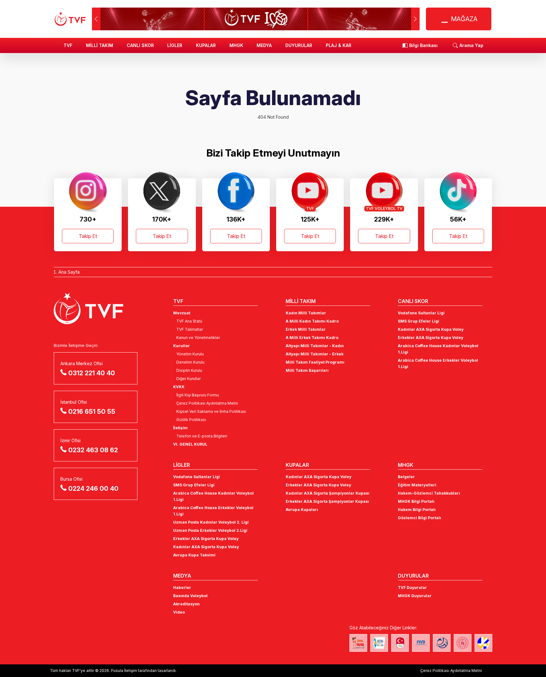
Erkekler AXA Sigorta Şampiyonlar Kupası (327, 501)
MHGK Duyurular (415, 595)
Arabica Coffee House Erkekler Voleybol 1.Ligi (438, 363)
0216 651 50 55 (91, 411)
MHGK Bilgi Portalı (416, 501)
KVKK (179, 386)
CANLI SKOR (140, 45)
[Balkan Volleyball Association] (442, 643)
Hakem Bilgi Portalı (417, 509)
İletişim (180, 427)
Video (179, 612)
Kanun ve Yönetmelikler (198, 337)
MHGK (236, 45)
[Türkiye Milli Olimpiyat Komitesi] (400, 643)
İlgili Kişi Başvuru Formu (197, 395)
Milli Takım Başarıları (307, 370)
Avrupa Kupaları (302, 509)
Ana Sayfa (69, 272)
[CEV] (483, 643)
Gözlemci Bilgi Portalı (419, 517)
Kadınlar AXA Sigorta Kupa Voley (431, 329)
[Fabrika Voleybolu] (358, 643)
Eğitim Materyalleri (417, 485)
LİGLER (174, 45)
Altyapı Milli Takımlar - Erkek (314, 354)
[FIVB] (421, 643)
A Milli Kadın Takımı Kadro (312, 321)
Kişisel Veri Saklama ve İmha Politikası (211, 411)
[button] (415, 19)
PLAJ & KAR (338, 45)
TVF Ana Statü (189, 321)
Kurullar (181, 345)
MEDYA (264, 45)
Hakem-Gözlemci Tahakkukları (429, 493)
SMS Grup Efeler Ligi (418, 321)
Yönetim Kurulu (190, 354)
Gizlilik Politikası (191, 419)
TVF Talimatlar (189, 329)
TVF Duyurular (412, 587)
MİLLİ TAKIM (99, 45)
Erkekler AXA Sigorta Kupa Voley (430, 337)
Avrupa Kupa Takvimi (194, 555)
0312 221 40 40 (91, 373)
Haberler (182, 587)
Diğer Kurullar (188, 378)
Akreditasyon (186, 604)
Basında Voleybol (190, 595)
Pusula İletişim (124, 670)
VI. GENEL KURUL (190, 444)
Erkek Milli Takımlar (306, 329)
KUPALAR (206, 45)
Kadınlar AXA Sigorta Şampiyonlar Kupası (327, 493)
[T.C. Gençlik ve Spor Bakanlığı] (462, 643)
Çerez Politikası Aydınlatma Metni (207, 403)
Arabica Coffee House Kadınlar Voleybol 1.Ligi (438, 348)
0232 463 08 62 (93, 450)
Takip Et (88, 236)
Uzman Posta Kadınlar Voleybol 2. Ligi (211, 522)
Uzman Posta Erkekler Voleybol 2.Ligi (210, 530)
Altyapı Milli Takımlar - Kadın (315, 345)
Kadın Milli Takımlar (306, 313)
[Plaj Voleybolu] (379, 643)
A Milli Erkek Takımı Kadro (312, 337)
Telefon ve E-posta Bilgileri (201, 436)
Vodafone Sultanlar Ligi (421, 313)
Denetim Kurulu (190, 362)
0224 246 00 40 (93, 488)
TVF (68, 45)
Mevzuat (181, 313)
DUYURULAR (298, 45)
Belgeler (406, 476)
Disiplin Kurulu (189, 370)
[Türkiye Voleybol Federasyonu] (70, 19)
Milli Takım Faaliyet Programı (315, 362)
